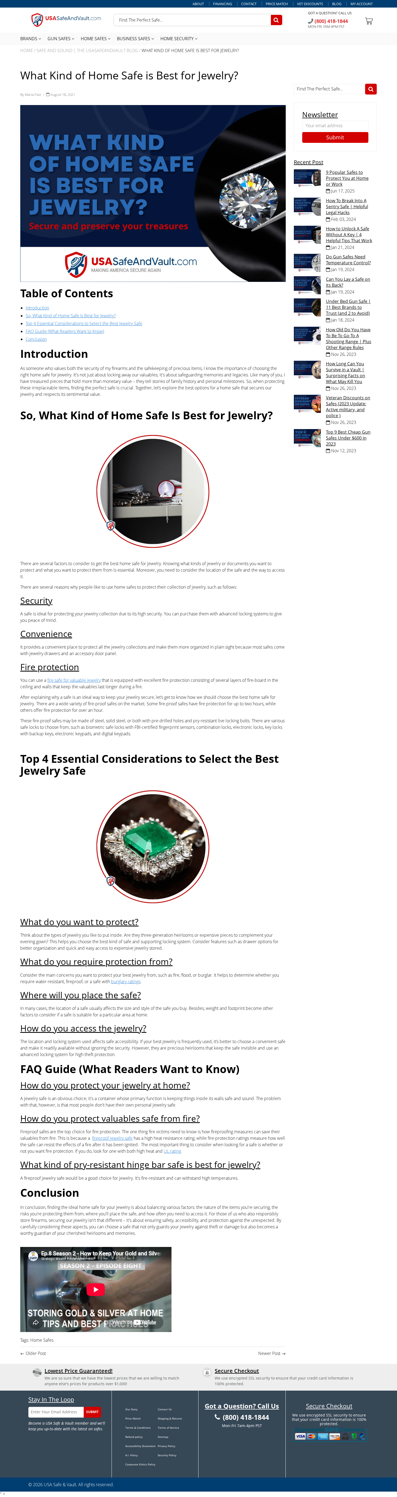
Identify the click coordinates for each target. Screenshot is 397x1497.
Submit (92, 1412)
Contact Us (165, 1409)
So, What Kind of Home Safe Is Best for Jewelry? (71, 316)
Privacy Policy (166, 1446)
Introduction (37, 308)
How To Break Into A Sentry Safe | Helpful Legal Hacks (347, 206)
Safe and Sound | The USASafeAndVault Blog (87, 50)
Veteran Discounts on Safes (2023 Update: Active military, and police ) (348, 407)
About (198, 4)
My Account (362, 4)
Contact (249, 4)
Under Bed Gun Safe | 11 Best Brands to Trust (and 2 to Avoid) (348, 307)
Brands (29, 39)
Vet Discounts (310, 4)
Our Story (131, 1409)
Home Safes (94, 39)
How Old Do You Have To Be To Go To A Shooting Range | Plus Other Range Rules (348, 338)
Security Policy (167, 1455)
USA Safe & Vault (60, 1485)
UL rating (172, 1151)
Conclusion (36, 339)
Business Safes (134, 39)
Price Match (277, 4)
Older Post (36, 1353)
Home (26, 50)
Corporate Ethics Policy (140, 1464)
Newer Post (269, 1353)
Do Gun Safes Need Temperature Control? (348, 260)
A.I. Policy (131, 1455)
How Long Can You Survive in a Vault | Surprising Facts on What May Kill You (345, 373)
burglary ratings (125, 981)
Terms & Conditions (138, 1427)
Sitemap (163, 1437)
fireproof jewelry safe (112, 1138)
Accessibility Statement (140, 1446)
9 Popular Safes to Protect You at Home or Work (347, 178)
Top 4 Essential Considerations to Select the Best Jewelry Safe (84, 323)
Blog (336, 4)
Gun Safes (60, 39)
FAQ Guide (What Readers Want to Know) (65, 331)
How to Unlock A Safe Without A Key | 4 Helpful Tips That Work (349, 235)
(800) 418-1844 (330, 21)
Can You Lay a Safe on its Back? (348, 282)
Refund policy (134, 1437)
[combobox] (198, 20)
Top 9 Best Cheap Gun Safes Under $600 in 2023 (348, 438)
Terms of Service (168, 1427)
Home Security (177, 39)
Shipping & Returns (170, 1418)
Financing (222, 4)
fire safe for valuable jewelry (74, 680)
